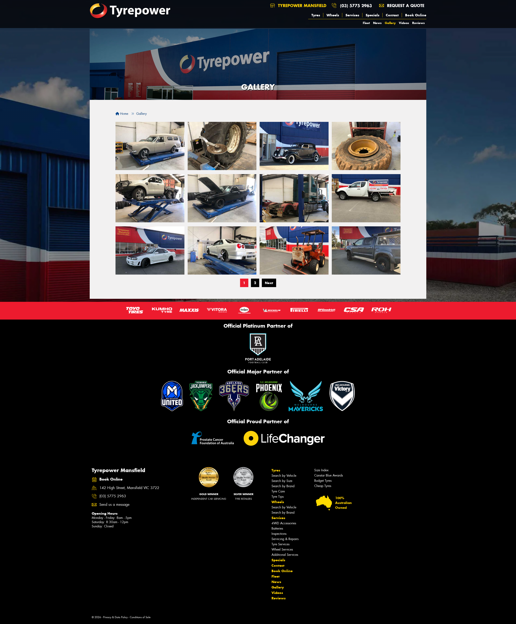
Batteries (277, 528)
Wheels (333, 15)
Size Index (321, 470)
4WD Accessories (284, 523)
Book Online (415, 15)
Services (352, 15)
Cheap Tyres (322, 486)
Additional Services (285, 555)
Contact (392, 15)
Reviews (418, 23)
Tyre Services (280, 544)
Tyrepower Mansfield (301, 5)
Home (123, 114)
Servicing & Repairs (285, 539)
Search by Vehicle (284, 475)
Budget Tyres (323, 481)
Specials (372, 15)
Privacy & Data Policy (115, 617)
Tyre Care (278, 491)
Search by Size (282, 481)
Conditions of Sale (140, 617)
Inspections (279, 534)
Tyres (315, 15)
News (377, 23)
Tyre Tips (278, 496)
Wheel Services (282, 549)
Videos (404, 23)
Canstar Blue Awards (328, 475)
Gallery (390, 23)
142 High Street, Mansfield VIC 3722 (129, 488)
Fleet (366, 23)
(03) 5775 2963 (356, 5)
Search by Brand (283, 486)
